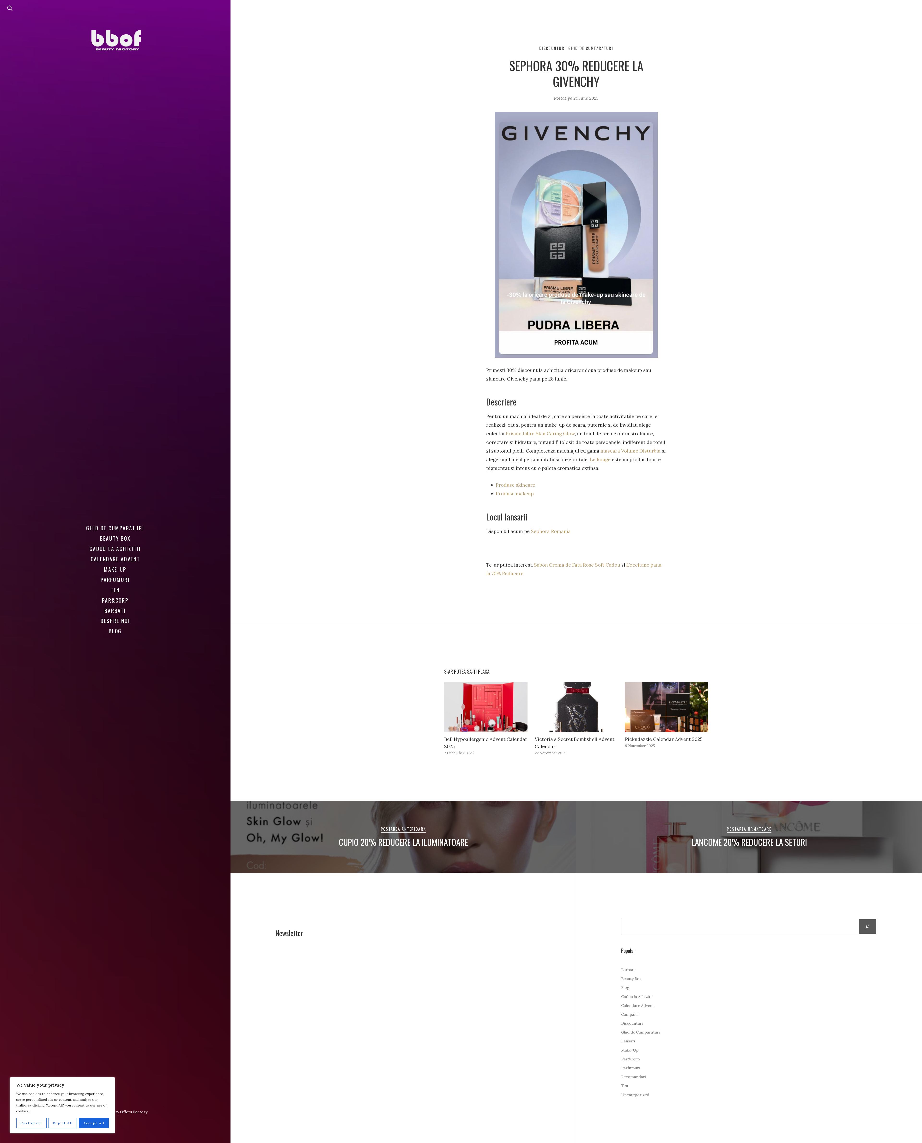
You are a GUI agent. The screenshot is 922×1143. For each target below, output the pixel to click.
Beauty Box (115, 538)
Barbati (115, 610)
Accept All (94, 1123)
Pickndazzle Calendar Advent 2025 (664, 739)
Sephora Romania (551, 531)
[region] (62, 1105)
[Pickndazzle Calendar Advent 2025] (666, 707)
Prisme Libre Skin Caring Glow (540, 433)
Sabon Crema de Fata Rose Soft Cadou (577, 565)
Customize (31, 1123)
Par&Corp (115, 600)
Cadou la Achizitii (115, 548)
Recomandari (633, 1076)
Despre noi (115, 620)
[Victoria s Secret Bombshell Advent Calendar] (576, 707)
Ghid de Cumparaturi (115, 528)
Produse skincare (516, 485)
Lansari (628, 1041)
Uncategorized (635, 1094)
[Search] (867, 926)
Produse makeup (515, 493)
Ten (115, 590)
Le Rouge (600, 459)
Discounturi (552, 48)
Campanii (629, 1014)
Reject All (63, 1123)
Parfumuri (115, 579)
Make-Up (115, 569)
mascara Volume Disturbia (631, 451)
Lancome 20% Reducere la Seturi (749, 842)
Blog (115, 631)
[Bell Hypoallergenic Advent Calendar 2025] (486, 707)
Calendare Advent (115, 559)
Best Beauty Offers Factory (122, 1111)
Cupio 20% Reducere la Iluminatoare (403, 842)
